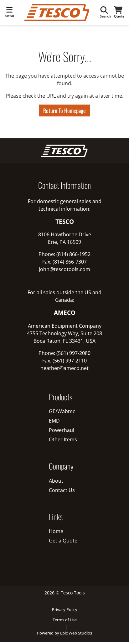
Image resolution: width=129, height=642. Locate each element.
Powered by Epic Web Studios (64, 633)
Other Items (63, 439)
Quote (119, 16)
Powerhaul (61, 430)
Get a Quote (63, 540)
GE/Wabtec (62, 411)
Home (56, 531)
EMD (54, 420)
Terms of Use (65, 620)
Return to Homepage (64, 110)
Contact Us (62, 490)
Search (105, 16)
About (56, 480)
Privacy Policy (64, 609)
